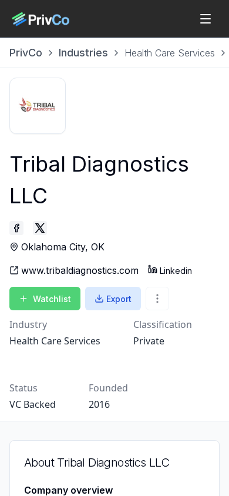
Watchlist (52, 299)
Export (119, 299)
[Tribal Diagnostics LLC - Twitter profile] (40, 228)
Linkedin (176, 271)
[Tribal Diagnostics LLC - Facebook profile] (16, 228)
